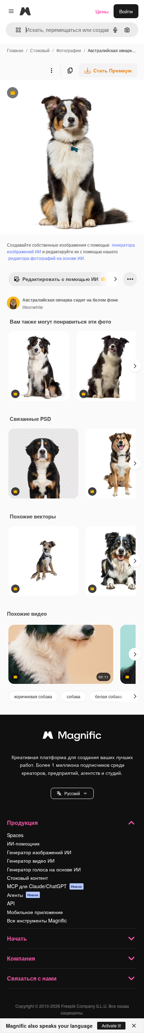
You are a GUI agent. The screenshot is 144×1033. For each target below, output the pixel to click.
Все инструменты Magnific (37, 920)
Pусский (72, 793)
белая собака (108, 696)
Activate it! (111, 1025)
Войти (126, 11)
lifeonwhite (32, 307)
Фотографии (68, 50)
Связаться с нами (32, 978)
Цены (102, 11)
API (11, 903)
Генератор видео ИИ (31, 860)
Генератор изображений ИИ (39, 852)
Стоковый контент (27, 877)
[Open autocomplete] (15, 30)
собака (73, 696)
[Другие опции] (51, 70)
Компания (21, 958)
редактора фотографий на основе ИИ (46, 258)
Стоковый (40, 50)
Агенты (22, 894)
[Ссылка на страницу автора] (13, 304)
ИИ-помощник (23, 843)
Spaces (15, 835)
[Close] (134, 1025)
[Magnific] (72, 736)
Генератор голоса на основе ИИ (44, 869)
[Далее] (115, 279)
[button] (72, 793)
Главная (15, 50)
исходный (47, 93)
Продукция (22, 823)
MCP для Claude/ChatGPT (44, 886)
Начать (17, 938)
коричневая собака (33, 696)
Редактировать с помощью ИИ (56, 280)
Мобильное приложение (35, 911)
